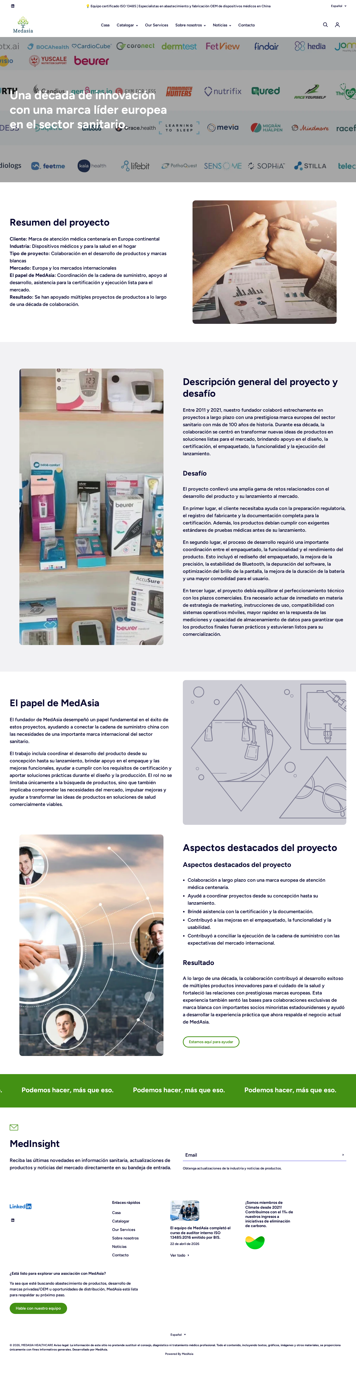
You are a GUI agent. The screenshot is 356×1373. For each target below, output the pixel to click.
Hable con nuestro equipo (38, 1308)
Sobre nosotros (189, 25)
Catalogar (126, 25)
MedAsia (187, 1354)
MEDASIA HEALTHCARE (37, 1345)
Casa (105, 25)
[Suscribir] (343, 1155)
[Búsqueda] (325, 25)
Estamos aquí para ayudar (211, 1041)
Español (336, 6)
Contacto (246, 25)
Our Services (156, 25)
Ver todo (177, 1255)
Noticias (220, 25)
